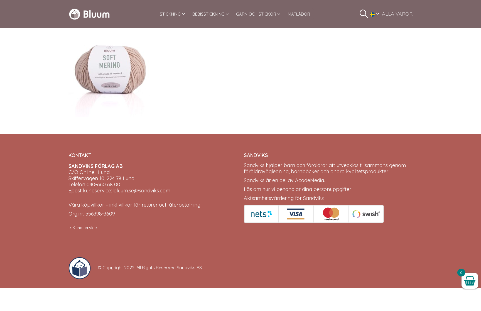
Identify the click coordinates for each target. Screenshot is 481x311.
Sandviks (254, 165)
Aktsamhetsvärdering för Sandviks (284, 198)
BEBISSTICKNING (208, 14)
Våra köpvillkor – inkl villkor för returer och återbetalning (134, 205)
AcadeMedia (309, 180)
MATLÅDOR (299, 14)
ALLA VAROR (397, 14)
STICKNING (170, 14)
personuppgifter (332, 189)
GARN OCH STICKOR (256, 14)
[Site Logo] (89, 14)
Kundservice (85, 227)
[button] (364, 14)
